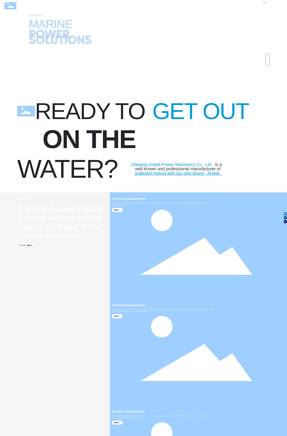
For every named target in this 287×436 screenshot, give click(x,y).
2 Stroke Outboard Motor (129, 198)
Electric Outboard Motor (128, 411)
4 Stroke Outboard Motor (129, 305)
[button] (267, 57)
